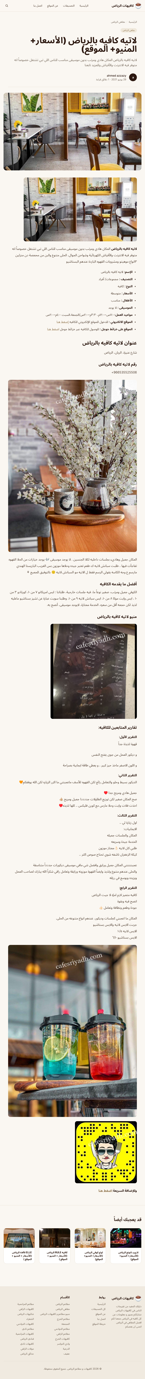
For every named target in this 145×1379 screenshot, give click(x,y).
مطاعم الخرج (63, 1318)
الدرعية (66, 1348)
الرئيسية (84, 5)
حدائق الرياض (27, 1353)
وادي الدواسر (63, 1343)
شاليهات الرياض (26, 1313)
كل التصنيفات (98, 1308)
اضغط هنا (53, 329)
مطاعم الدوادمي (62, 1328)
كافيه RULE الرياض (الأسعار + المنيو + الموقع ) (57, 1256)
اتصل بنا (37, 5)
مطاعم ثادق (28, 1328)
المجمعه (66, 1323)
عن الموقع (52, 5)
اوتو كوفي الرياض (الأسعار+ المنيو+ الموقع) (93, 1256)
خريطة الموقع (99, 1323)
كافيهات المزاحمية (25, 1333)
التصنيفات (69, 5)
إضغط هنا (63, 322)
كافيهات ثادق (27, 1343)
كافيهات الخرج (62, 1338)
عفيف (67, 1353)
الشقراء (30, 1318)
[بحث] (7, 5)
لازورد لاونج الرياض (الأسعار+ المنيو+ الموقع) (128, 1256)
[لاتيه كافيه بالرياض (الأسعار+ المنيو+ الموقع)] (72, 209)
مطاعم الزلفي (63, 1333)
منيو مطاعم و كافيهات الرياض (55, 1313)
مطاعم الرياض (63, 1303)
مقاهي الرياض (118, 21)
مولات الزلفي (27, 1348)
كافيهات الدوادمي (25, 1323)
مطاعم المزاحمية (26, 1303)
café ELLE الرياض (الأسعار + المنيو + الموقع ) (22, 1256)
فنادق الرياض (27, 1338)
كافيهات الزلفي (26, 1308)
